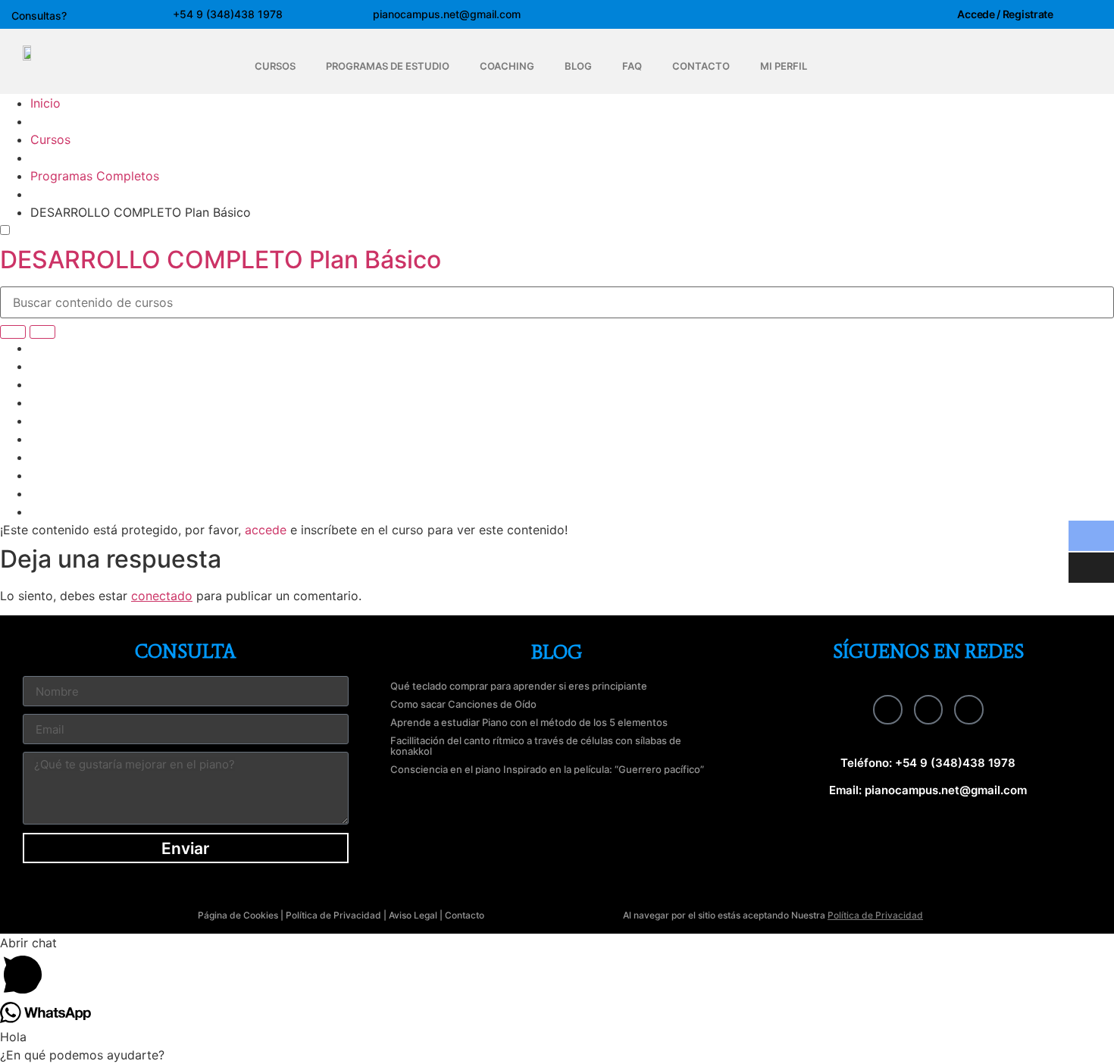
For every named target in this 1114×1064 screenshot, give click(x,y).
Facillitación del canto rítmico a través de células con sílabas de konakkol (535, 745)
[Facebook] (887, 709)
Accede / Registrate (1005, 14)
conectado (161, 595)
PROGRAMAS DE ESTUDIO (387, 66)
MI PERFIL (783, 66)
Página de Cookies (238, 915)
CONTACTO (701, 66)
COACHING (507, 66)
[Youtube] (968, 709)
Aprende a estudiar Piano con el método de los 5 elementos (529, 722)
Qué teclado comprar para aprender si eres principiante (518, 686)
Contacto (464, 915)
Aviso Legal (413, 915)
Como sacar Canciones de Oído (463, 704)
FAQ (632, 66)
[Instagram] (928, 709)
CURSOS (275, 66)
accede (265, 529)
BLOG (578, 66)
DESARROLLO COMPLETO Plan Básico (220, 259)
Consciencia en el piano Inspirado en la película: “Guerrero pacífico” (547, 769)
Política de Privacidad (333, 915)
